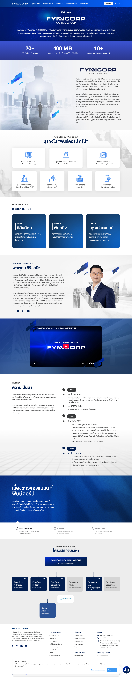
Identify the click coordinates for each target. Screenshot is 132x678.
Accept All (111, 670)
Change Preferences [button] (98, 670)
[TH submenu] (119, 3)
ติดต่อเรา (108, 4)
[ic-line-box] (17, 646)
